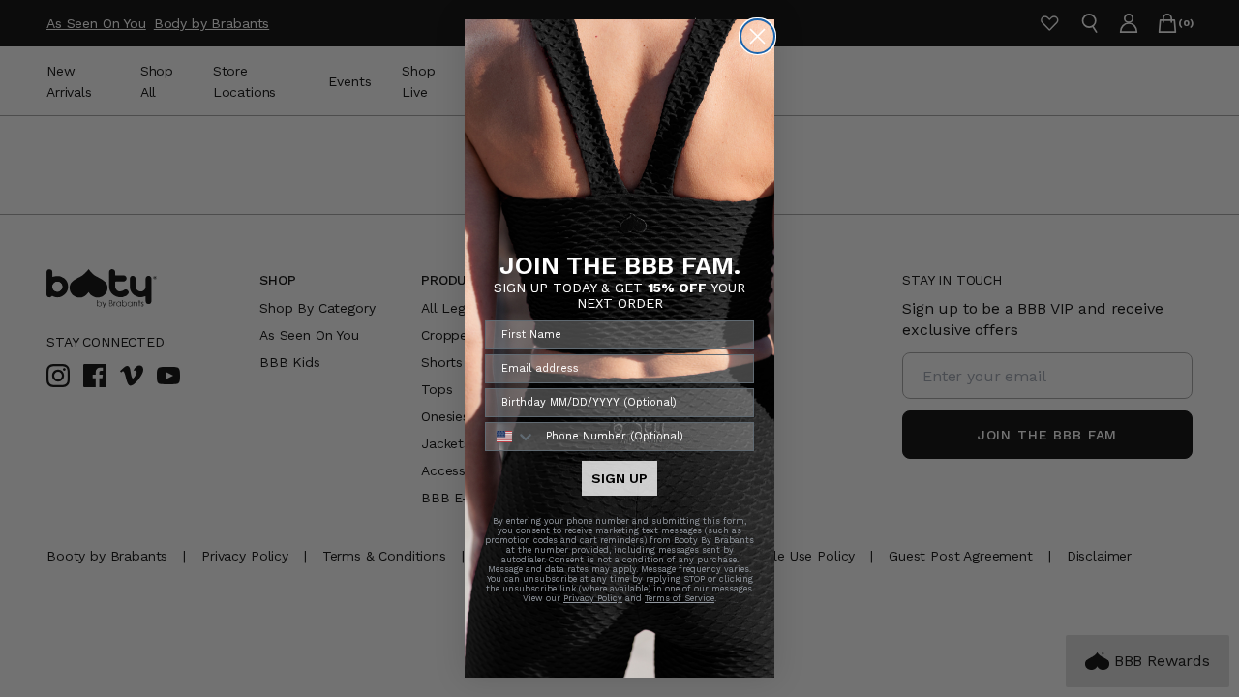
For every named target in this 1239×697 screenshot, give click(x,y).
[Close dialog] (757, 36)
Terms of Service (679, 598)
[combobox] (511, 436)
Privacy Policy (592, 598)
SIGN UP (619, 478)
